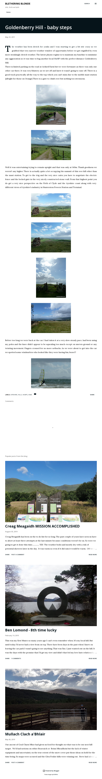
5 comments (16, 658)
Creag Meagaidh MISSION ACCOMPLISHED (42, 526)
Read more (93, 555)
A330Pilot (55, 774)
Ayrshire (14, 395)
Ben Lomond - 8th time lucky (31, 630)
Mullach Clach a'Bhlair (25, 734)
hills (20, 395)
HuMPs (25, 395)
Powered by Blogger (52, 771)
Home (8, 12)
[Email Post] (35, 395)
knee (30, 395)
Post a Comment (17, 555)
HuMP (57, 58)
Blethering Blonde (17, 3)
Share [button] (92, 395)
